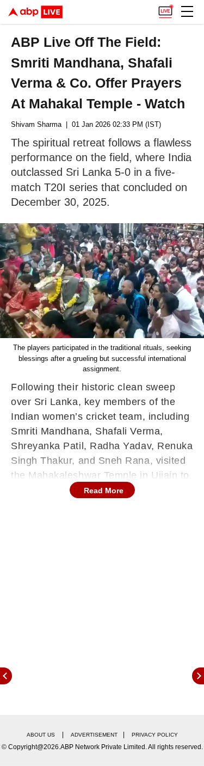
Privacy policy (155, 735)
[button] (187, 11)
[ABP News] (198, 675)
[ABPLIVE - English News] (35, 12)
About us (41, 735)
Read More (103, 490)
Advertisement (94, 735)
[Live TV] (165, 8)
